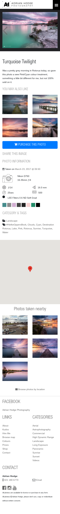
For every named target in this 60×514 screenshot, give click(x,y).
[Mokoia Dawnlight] (15, 104)
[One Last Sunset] (15, 348)
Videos (35, 460)
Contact (6, 452)
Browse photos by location (31, 389)
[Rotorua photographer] (17, 4)
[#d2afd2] (14, 205)
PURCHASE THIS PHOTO (31, 145)
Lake (14, 228)
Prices (5, 445)
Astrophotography (41, 429)
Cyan (38, 224)
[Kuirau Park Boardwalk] (45, 127)
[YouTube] (14, 488)
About (5, 425)
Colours (6, 441)
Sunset (36, 456)
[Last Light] (45, 325)
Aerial (35, 425)
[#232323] (24, 205)
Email (39, 480)
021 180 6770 (11, 480)
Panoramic (37, 448)
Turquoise (47, 228)
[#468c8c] (4, 205)
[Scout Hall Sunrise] (45, 104)
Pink (20, 228)
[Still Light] (45, 348)
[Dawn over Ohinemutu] (15, 127)
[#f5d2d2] (28, 205)
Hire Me (6, 433)
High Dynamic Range (43, 437)
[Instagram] (9, 488)
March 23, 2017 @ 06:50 (27, 169)
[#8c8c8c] (9, 205)
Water (5, 232)
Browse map (8, 437)
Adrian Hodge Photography (16, 410)
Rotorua (28, 228)
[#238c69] (33, 205)
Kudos (5, 429)
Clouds (31, 224)
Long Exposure (40, 445)
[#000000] (38, 205)
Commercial (38, 433)
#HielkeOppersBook (16, 224)
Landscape (11, 220)
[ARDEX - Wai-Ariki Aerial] (15, 325)
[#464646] (19, 205)
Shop (5, 448)
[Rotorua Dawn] (15, 371)
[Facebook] (4, 488)
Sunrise (37, 228)
